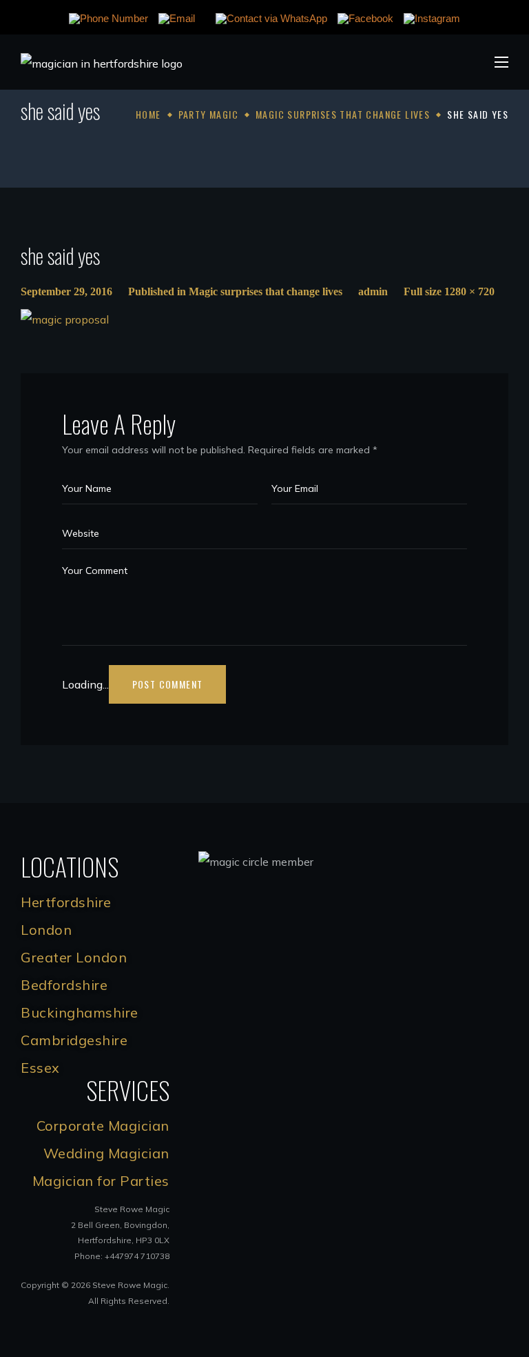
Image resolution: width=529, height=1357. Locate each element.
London (46, 929)
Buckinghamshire (79, 1012)
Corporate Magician (103, 1125)
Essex (40, 1067)
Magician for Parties (100, 1180)
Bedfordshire (64, 984)
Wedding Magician (106, 1153)
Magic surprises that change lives (343, 114)
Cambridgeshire (74, 1040)
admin (373, 291)
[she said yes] (65, 319)
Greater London (74, 957)
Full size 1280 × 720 (449, 291)
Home (148, 114)
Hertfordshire (66, 902)
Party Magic (208, 114)
